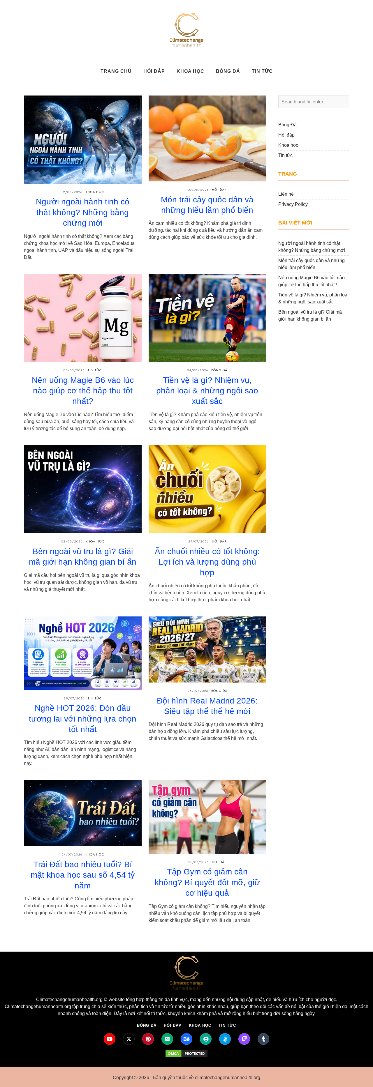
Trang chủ (116, 71)
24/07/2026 (71, 854)
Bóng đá (228, 71)
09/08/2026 (198, 189)
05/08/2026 (74, 370)
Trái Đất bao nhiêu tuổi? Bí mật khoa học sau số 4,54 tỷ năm (83, 875)
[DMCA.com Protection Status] (186, 1053)
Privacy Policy (293, 204)
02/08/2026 (72, 541)
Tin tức (262, 71)
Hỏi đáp (154, 71)
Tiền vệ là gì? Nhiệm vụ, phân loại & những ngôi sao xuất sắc (207, 391)
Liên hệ (286, 194)
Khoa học (190, 71)
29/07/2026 (198, 541)
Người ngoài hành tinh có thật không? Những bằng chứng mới (82, 212)
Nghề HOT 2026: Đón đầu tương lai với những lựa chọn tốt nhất (82, 719)
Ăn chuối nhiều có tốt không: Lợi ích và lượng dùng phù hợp (207, 562)
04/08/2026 (197, 370)
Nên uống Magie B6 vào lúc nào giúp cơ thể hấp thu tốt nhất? (83, 391)
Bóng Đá (219, 370)
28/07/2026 (74, 698)
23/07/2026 (198, 862)
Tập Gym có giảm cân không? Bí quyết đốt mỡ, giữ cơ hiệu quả (207, 882)
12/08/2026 (71, 192)
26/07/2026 (197, 690)
